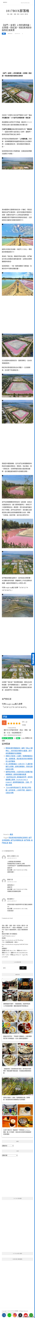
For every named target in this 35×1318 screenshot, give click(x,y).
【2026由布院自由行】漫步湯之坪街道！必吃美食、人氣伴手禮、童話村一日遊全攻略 (19, 790)
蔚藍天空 (10, 879)
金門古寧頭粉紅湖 (17, 840)
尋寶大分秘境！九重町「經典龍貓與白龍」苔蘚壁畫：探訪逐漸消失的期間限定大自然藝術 (19, 758)
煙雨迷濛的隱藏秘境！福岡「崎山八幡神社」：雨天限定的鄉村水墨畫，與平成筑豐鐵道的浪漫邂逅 (19, 750)
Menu (5, 2)
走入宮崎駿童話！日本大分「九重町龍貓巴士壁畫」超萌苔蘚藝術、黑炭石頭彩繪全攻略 (19, 766)
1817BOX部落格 (17, 11)
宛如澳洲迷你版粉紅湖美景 (18, 838)
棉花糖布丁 (11, 899)
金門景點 (27, 840)
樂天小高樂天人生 (13, 856)
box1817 (10, 33)
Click (33, 659)
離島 (4, 33)
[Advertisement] (17, 54)
